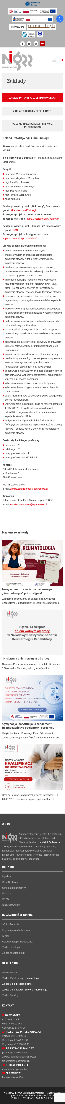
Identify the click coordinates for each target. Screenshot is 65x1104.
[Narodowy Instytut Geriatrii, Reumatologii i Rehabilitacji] (17, 60)
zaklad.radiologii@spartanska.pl (19, 1056)
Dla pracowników (11, 904)
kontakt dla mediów (12, 1077)
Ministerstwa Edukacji (23, 210)
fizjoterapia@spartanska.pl (16, 1061)
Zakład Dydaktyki (11, 995)
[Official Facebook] (22, 43)
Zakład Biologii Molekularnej (17, 983)
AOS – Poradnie (10, 924)
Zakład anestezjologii (13, 952)
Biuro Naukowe (10, 972)
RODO (5, 899)
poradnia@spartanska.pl (15, 1052)
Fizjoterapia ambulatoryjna (16, 930)
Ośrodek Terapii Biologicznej (17, 941)
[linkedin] (36, 43)
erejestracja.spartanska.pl (15, 1069)
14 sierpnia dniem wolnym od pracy (25, 658)
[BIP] (42, 43)
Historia (6, 893)
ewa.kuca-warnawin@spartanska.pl (28, 504)
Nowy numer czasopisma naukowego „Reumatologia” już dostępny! (27, 591)
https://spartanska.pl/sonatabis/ (20, 238)
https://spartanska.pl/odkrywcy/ (44, 218)
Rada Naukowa (10, 882)
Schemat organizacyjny (14, 887)
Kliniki (5, 935)
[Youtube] (29, 43)
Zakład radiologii (11, 947)
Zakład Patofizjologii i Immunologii (20, 978)
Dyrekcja (6, 876)
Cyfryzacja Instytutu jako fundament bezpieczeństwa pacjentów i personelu (28, 725)
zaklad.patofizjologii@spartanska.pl (29, 488)
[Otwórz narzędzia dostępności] (59, 19)
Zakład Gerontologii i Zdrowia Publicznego (24, 989)
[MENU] (54, 61)
